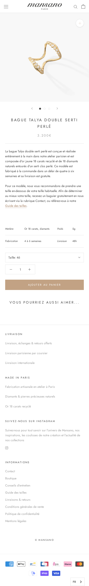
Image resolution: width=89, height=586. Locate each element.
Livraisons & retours (17, 499)
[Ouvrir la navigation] (6, 6)
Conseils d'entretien (17, 485)
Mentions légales (15, 521)
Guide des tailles (16, 206)
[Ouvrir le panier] (83, 6)
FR (74, 582)
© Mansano (44, 540)
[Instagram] (6, 447)
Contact (10, 471)
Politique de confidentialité (22, 514)
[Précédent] (32, 108)
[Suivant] (57, 108)
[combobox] (77, 582)
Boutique (10, 478)
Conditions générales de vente (24, 507)
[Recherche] (76, 6)
